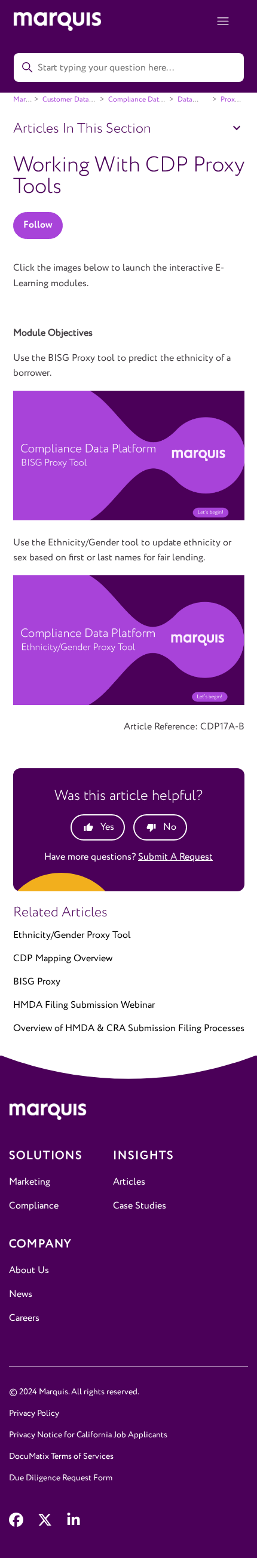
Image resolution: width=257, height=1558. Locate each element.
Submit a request (175, 857)
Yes (107, 827)
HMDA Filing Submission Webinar (84, 1005)
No (169, 827)
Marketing (29, 1182)
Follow (38, 225)
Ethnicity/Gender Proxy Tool (72, 935)
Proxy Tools (224, 103)
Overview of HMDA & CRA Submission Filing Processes (128, 1028)
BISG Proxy (36, 982)
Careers (24, 1318)
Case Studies (139, 1206)
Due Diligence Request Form (60, 1478)
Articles (129, 1182)
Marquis (25, 99)
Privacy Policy (34, 1413)
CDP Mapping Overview (62, 958)
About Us (29, 1270)
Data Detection (182, 103)
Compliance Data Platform (130, 103)
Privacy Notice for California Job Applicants (88, 1435)
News (20, 1294)
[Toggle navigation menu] (223, 21)
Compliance (34, 1206)
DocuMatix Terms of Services (61, 1456)
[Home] (128, 1114)
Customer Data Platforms (60, 103)
